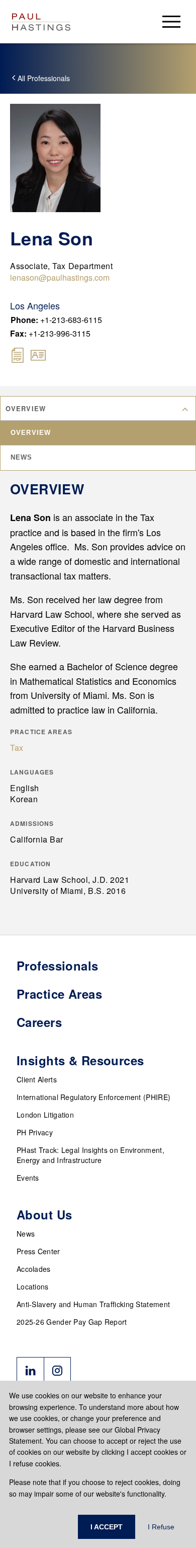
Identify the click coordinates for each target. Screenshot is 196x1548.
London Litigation (45, 1115)
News (26, 1234)
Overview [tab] (31, 432)
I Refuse (161, 1527)
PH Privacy (35, 1132)
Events (28, 1178)
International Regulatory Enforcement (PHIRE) (93, 1097)
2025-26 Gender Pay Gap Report (72, 1322)
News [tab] (22, 457)
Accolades (34, 1269)
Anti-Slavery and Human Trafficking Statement (93, 1304)
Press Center (38, 1251)
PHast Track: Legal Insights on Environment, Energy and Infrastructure (90, 1155)
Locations (33, 1286)
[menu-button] (171, 21)
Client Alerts (37, 1079)
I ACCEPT (106, 1527)
